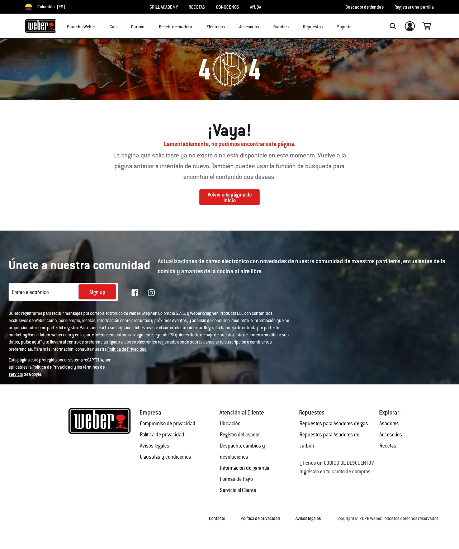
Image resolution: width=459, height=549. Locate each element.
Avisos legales (154, 445)
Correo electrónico (30, 292)
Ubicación (230, 423)
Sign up (97, 292)
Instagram (151, 292)
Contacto (217, 518)
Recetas (387, 445)
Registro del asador (240, 434)
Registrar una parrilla (414, 7)
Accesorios (390, 434)
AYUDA (255, 7)
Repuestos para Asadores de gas (333, 423)
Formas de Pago (236, 479)
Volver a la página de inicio (230, 197)
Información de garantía (244, 468)
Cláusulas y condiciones (165, 457)
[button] (99, 25)
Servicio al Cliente (238, 490)
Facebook (135, 292)
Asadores (389, 423)
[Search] (393, 26)
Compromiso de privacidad (167, 423)
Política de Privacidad (127, 349)
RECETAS (197, 7)
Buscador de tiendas (364, 7)
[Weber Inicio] (40, 25)
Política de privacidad (162, 434)
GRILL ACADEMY (164, 7)
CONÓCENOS (227, 7)
